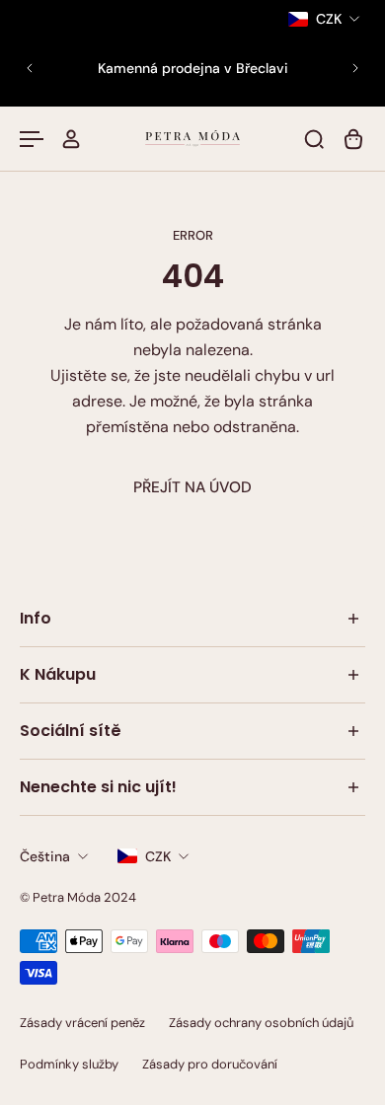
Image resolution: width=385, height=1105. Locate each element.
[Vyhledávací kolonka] (314, 139)
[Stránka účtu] (71, 139)
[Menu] (31, 139)
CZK (158, 856)
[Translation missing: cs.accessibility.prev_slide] (29, 68)
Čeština (45, 856)
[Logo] (192, 139)
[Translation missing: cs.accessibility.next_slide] (355, 68)
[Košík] (353, 139)
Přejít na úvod (192, 487)
